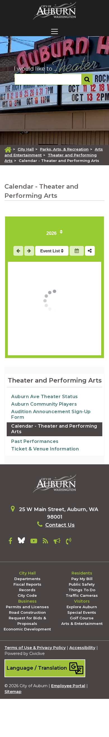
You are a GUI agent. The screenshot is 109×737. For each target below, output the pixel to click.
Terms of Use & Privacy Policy (35, 647)
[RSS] (45, 542)
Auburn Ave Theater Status (44, 396)
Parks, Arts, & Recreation (64, 149)
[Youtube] (34, 542)
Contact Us (60, 525)
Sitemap (13, 691)
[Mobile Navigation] (54, 31)
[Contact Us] (68, 542)
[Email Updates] (57, 542)
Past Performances (35, 441)
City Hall (26, 149)
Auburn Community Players (44, 404)
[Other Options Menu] (90, 251)
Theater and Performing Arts (55, 380)
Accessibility (82, 647)
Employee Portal (68, 685)
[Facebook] (10, 542)
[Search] (87, 79)
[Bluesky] (21, 542)
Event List (50, 250)
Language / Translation (37, 668)
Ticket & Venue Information (45, 449)
